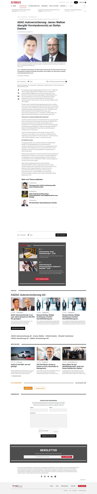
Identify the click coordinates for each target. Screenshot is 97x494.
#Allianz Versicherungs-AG (39, 338)
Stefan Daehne (30, 91)
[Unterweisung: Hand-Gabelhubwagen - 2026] (28, 253)
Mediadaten (64, 486)
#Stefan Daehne (51, 336)
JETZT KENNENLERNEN (42, 279)
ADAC (31, 90)
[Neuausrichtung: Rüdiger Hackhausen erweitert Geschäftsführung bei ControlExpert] (48, 304)
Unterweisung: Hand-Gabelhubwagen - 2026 (47, 252)
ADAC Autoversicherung (42, 104)
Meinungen (44, 6)
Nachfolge (26, 142)
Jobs (71, 2)
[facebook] (41, 476)
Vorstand (26, 90)
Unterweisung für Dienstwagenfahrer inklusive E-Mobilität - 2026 (50, 266)
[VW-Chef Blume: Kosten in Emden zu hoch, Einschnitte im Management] (48, 353)
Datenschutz (25, 175)
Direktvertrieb (32, 163)
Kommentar (32, 413)
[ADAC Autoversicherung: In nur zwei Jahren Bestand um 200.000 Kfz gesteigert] (23, 304)
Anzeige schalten (40, 388)
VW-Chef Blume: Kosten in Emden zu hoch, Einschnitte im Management (47, 366)
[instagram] (45, 476)
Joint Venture (53, 119)
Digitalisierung (26, 157)
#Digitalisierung (45, 312)
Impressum (66, 490)
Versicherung (51, 107)
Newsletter (62, 2)
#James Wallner (19, 312)
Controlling (39, 169)
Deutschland (36, 126)
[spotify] (55, 476)
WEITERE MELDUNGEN (18, 328)
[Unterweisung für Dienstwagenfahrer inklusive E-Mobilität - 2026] (28, 266)
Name (50, 407)
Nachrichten (23, 6)
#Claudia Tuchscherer (65, 336)
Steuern (49, 169)
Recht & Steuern (53, 6)
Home (18, 17)
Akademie (62, 6)
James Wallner (41, 95)
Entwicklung (34, 106)
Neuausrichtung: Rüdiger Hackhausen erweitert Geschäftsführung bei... (45, 317)
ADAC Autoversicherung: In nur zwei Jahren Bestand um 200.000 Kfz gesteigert (23, 317)
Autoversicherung (37, 90)
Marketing (24, 147)
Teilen (31, 81)
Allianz (38, 121)
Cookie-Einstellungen (82, 490)
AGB (70, 490)
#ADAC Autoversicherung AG (28, 294)
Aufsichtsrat (25, 109)
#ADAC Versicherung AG (19, 338)
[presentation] (85, 11)
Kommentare (23, 81)
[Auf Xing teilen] (18, 98)
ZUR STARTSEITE (61, 235)
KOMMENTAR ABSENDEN (48, 436)
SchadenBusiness (33, 17)
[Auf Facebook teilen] (18, 89)
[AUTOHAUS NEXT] (25, 245)
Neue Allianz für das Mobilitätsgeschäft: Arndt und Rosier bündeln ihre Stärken (73, 366)
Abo (76, 2)
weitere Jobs (28, 388)
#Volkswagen (45, 362)
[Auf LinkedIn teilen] (18, 96)
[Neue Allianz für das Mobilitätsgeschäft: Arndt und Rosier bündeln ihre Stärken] (74, 353)
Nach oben (83, 479)
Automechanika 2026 (34, 6)
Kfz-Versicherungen (26, 126)
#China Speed (19, 362)
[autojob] (81, 382)
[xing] (48, 476)
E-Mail (31, 407)
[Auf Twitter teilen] (18, 93)
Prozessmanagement (39, 157)
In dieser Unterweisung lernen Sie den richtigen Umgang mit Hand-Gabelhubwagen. (51, 256)
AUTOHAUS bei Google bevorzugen (56, 81)
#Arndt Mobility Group (72, 362)
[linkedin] (52, 476)
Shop (67, 2)
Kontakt (73, 486)
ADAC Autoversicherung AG (36, 109)
